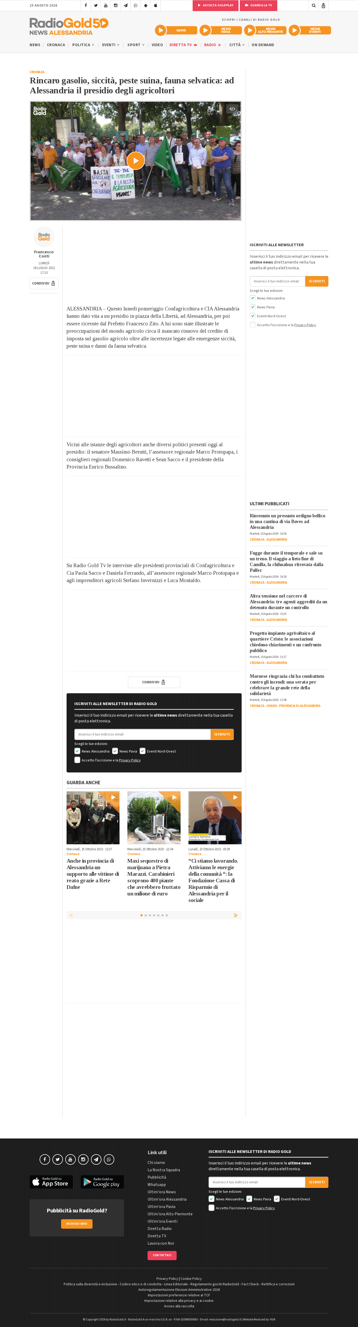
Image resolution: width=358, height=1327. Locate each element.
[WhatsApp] (135, 5)
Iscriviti (222, 734)
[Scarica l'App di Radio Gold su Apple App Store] (51, 1182)
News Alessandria (95, 751)
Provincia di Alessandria (299, 705)
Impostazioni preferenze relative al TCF (179, 1295)
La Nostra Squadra (164, 1170)
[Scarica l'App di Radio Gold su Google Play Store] (102, 1182)
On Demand (263, 45)
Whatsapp (157, 1185)
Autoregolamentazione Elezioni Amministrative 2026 (179, 1289)
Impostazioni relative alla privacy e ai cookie (179, 1300)
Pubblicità (157, 1177)
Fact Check (250, 1284)
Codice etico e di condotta (140, 1284)
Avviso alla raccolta (179, 1306)
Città (235, 45)
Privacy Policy (130, 760)
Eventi (109, 45)
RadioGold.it (118, 1319)
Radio (210, 45)
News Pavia (128, 751)
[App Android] (145, 5)
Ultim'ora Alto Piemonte (170, 1214)
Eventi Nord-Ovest (161, 751)
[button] (44, 283)
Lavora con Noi (161, 1243)
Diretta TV (181, 45)
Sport (134, 45)
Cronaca (56, 45)
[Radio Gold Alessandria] (69, 25)
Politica (81, 45)
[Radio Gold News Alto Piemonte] (265, 30)
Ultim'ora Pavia (161, 1207)
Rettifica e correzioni (278, 1284)
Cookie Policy (191, 1278)
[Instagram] (116, 5)
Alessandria (277, 539)
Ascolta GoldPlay (217, 5)
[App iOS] (155, 5)
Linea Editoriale (176, 1284)
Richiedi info (77, 1224)
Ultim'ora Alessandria (167, 1199)
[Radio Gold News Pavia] (220, 30)
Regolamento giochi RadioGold (215, 1284)
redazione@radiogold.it (225, 1319)
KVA (272, 1319)
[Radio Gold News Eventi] (310, 30)
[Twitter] (96, 5)
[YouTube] (106, 5)
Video (157, 45)
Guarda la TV (260, 5)
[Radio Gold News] (176, 30)
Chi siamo (156, 1162)
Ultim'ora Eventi (162, 1221)
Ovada (272, 705)
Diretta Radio (160, 1229)
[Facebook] (86, 5)
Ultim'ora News (162, 1192)
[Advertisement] (154, 263)
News (35, 45)
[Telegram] (126, 5)
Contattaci (162, 1255)
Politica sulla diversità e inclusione (90, 1284)
